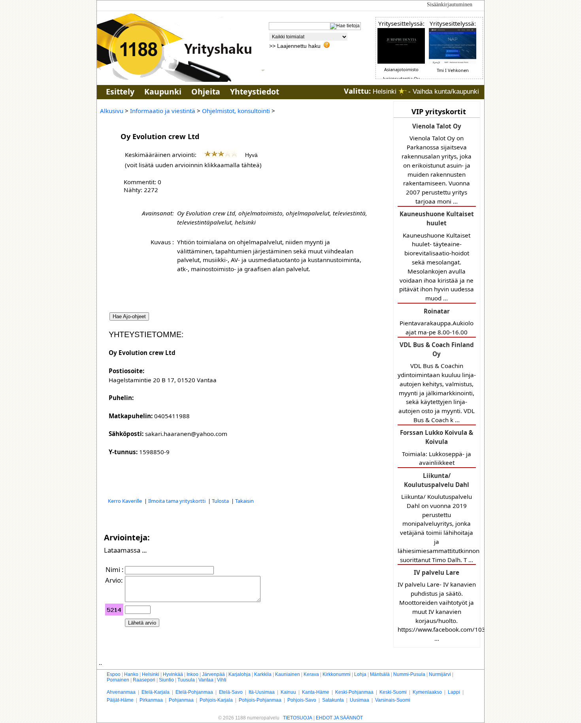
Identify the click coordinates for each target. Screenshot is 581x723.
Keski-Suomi (393, 692)
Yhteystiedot (254, 91)
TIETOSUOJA (297, 718)
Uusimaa (359, 700)
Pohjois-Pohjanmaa (260, 700)
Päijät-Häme (120, 700)
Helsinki (150, 674)
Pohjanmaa (181, 700)
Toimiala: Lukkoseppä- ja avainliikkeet (436, 447)
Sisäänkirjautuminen (449, 5)
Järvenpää (213, 674)
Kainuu (288, 692)
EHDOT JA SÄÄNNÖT (339, 718)
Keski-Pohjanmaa (354, 692)
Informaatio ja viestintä (162, 111)
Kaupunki (162, 91)
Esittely (120, 91)
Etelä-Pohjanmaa (194, 692)
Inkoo (192, 674)
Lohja (360, 674)
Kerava (311, 674)
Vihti (221, 680)
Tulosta (221, 500)
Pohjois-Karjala (216, 700)
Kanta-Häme (315, 692)
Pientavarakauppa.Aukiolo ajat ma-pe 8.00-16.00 (436, 321)
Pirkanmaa (151, 700)
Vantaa (205, 680)
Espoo (114, 674)
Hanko (131, 674)
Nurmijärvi (440, 674)
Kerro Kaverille (125, 500)
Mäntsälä (380, 674)
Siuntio (166, 680)
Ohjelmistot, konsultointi (236, 111)
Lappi (454, 692)
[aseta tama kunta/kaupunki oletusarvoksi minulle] (402, 91)
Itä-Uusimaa (262, 692)
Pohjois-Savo (301, 700)
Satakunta (333, 700)
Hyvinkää (173, 674)
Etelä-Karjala (155, 692)
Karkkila (263, 674)
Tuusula (186, 680)
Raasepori (144, 680)
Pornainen (118, 680)
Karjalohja (239, 674)
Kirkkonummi (337, 674)
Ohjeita (205, 91)
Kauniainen (287, 674)
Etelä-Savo (231, 692)
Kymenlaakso (427, 692)
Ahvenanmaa (121, 692)
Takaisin (244, 500)
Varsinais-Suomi (392, 700)
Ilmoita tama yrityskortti (177, 500)
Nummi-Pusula (409, 674)
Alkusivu (111, 111)
